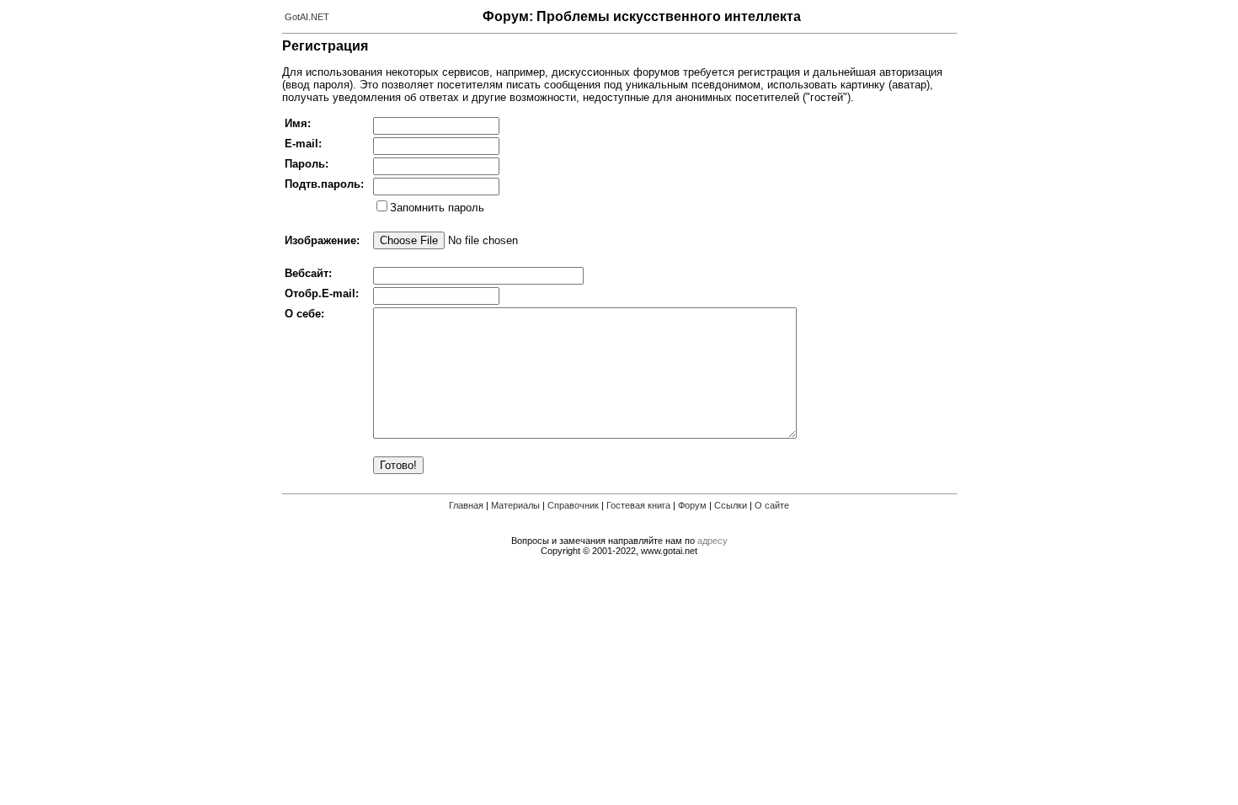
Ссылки (730, 505)
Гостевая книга (638, 505)
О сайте (772, 505)
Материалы (515, 505)
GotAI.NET (307, 17)
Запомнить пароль (437, 207)
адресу (712, 541)
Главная (466, 505)
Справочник (573, 505)
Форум (692, 505)
